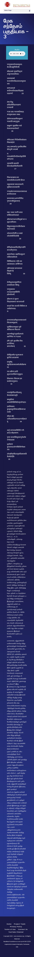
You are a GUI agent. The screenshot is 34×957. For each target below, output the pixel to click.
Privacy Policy (16, 927)
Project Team (19, 924)
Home (9, 924)
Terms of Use (10, 929)
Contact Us (23, 929)
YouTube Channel (16, 932)
